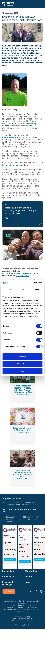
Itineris (27, 625)
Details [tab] (22, 289)
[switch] (39, 333)
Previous (7, 244)
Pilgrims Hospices (8, 3)
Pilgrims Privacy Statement (21, 619)
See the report (9, 559)
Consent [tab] (8, 289)
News (27, 582)
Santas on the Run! (11, 55)
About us (29, 577)
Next (38, 244)
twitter (30, 591)
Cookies (26, 616)
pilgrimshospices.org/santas (18, 273)
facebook (36, 591)
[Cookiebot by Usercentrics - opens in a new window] (32, 283)
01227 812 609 (22, 275)
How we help (8, 571)
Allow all (22, 357)
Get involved (8, 577)
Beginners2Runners (12, 137)
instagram (41, 591)
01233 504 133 (23, 517)
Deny (22, 371)
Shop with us (31, 571)
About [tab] (37, 289)
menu (41, 4)
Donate (8, 591)
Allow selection (22, 364)
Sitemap (18, 616)
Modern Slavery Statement (22, 621)
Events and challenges (7, 583)
